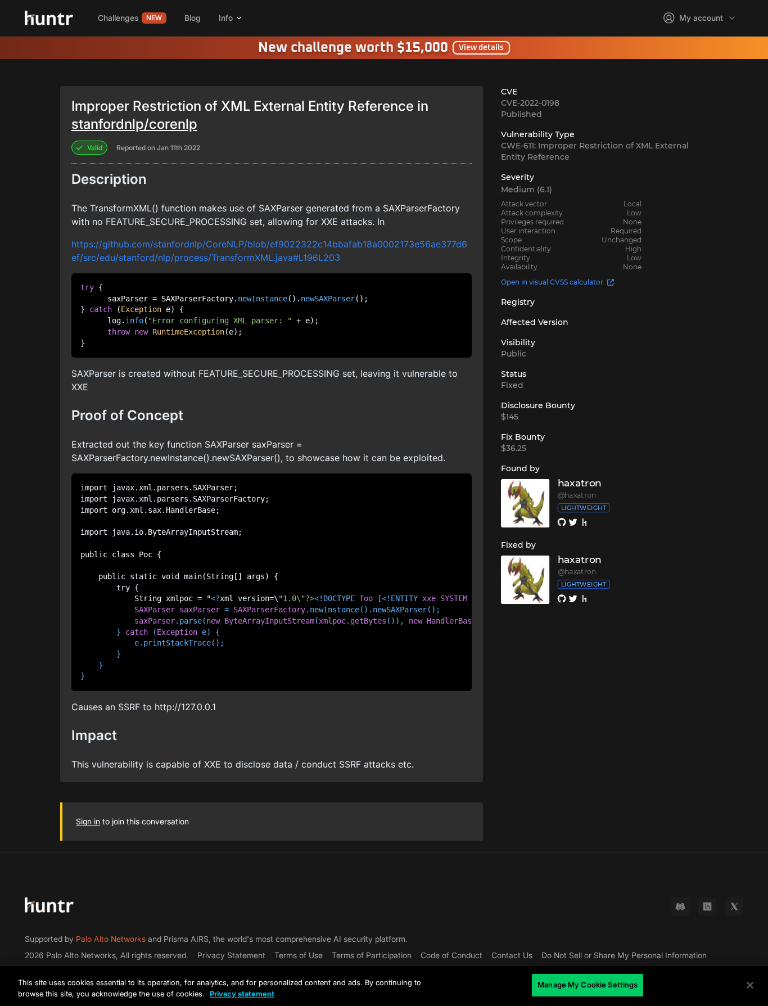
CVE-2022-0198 (530, 103)
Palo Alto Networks (111, 939)
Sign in (88, 821)
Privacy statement (242, 993)
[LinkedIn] (707, 906)
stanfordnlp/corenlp (134, 124)
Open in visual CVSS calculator (552, 282)
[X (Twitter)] (734, 906)
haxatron (580, 483)
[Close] (750, 985)
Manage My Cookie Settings (587, 984)
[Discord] (680, 906)
